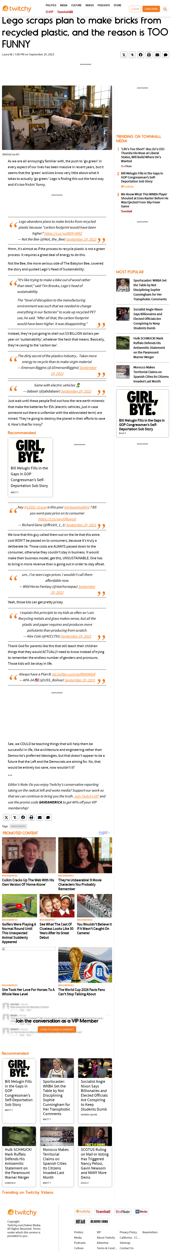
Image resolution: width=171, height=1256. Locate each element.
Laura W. (7, 54)
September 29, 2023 (81, 239)
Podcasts (104, 5)
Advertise (103, 1243)
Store (117, 5)
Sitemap (125, 1243)
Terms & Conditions (107, 1248)
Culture (76, 5)
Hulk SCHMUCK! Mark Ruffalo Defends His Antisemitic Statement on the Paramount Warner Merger (18, 1164)
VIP (99, 1232)
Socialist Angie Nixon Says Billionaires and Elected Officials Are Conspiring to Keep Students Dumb (94, 1096)
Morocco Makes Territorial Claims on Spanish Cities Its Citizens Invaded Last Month (56, 1164)
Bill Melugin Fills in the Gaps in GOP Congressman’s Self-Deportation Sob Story (142, 177)
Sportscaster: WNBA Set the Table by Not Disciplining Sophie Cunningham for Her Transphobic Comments (150, 290)
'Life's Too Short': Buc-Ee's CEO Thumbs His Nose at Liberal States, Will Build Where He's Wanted (142, 155)
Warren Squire (89, 1115)
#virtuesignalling (76, 507)
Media (63, 5)
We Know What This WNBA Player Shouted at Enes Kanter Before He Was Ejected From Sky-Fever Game (144, 200)
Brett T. (15, 492)
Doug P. (85, 1183)
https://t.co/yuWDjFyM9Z (63, 234)
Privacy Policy (128, 1232)
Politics (51, 5)
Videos (90, 5)
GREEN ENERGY (18, 826)
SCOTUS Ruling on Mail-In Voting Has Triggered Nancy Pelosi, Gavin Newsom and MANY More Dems (95, 1164)
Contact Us (127, 1248)
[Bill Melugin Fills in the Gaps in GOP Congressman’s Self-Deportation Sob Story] (30, 451)
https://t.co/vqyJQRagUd (57, 519)
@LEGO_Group (35, 507)
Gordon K (10, 1183)
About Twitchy (106, 1237)
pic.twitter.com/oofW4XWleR (73, 674)
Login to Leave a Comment (57, 1029)
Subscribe (151, 9)
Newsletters (150, 1232)
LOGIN (135, 9)
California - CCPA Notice (130, 1237)
